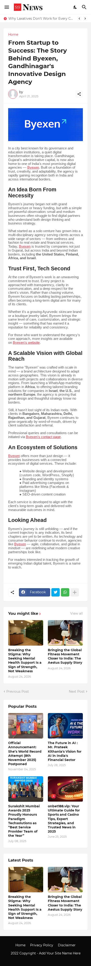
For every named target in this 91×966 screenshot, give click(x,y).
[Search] (85, 7)
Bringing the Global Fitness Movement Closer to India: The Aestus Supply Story (65, 656)
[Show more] (74, 592)
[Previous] (79, 18)
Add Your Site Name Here (59, 953)
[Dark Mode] (75, 7)
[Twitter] (55, 592)
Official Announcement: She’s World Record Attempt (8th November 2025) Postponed (25, 753)
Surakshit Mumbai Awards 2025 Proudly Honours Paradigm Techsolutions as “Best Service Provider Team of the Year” (24, 821)
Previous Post (17, 691)
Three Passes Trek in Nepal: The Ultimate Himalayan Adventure (42, 18)
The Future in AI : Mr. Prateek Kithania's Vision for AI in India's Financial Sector (64, 751)
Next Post (77, 691)
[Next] (85, 18)
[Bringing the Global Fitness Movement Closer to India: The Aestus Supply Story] (65, 633)
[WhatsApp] (65, 592)
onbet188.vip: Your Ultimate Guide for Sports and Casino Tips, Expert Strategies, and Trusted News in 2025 (64, 818)
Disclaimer (67, 945)
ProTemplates (45, 958)
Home (13, 34)
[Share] (79, 94)
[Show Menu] (6, 7)
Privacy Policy (41, 945)
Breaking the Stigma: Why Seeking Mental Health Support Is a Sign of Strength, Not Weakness (25, 660)
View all (76, 613)
